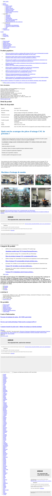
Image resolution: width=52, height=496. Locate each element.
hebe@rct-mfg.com (7, 299)
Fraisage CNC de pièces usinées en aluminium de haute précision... (19, 65)
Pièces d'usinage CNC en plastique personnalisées (20, 332)
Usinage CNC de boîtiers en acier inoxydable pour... (19, 266)
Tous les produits (11, 333)
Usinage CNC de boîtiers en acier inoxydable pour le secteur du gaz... (19, 60)
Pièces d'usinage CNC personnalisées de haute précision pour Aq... (19, 78)
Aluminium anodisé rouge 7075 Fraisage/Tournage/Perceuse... (22, 251)
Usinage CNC (8, 7)
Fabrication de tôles (9, 10)
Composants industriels (10, 20)
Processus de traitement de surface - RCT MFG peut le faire (16, 317)
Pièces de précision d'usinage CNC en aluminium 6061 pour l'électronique (20, 210)
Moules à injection (9, 8)
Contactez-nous (6, 29)
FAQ (7, 27)
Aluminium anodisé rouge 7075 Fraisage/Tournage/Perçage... (18, 75)
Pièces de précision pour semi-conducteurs (14, 21)
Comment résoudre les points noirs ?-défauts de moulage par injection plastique (21, 326)
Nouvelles (5, 28)
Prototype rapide (9, 5)
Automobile (8, 15)
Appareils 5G (8, 17)
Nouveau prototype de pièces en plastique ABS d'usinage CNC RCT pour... (21, 54)
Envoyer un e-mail (4, 335)
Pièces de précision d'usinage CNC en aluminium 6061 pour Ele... (19, 71)
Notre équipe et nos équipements (12, 25)
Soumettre (3, 330)
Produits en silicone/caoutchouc (12, 11)
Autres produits (9, 12)
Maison (4, 3)
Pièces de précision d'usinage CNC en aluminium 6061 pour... (21, 256)
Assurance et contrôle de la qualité (12, 26)
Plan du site (22, 331)
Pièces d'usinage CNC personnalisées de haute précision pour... (22, 261)
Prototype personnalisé (34, 332)
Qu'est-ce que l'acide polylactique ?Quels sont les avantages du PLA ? (19, 321)
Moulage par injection (10, 9)
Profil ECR (8, 24)
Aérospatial (8, 16)
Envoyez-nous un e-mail (5, 98)
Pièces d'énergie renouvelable (11, 19)
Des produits (5, 4)
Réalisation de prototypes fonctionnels (38, 331)
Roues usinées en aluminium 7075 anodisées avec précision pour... (19, 68)
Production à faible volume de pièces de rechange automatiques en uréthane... (21, 57)
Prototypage (27, 331)
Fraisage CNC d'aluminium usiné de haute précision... (20, 272)
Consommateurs (9, 18)
